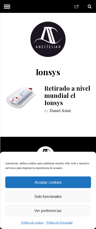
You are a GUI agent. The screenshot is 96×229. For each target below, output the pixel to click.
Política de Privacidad (59, 222)
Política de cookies (32, 222)
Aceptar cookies (48, 182)
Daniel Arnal (60, 110)
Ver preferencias (48, 210)
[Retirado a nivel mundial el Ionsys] (21, 97)
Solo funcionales (48, 196)
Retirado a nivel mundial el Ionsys (67, 95)
